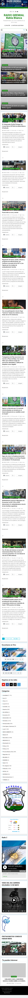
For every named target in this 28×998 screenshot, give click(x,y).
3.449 (16, 638)
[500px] (19, 684)
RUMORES (5, 760)
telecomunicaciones (7, 777)
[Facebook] (7, 684)
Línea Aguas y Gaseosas (8, 726)
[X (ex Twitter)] (15, 684)
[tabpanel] (14, 973)
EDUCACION (5, 718)
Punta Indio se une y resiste (10, 212)
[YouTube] (3, 684)
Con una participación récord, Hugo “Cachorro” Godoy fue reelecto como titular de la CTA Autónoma (12, 312)
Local (10, 119)
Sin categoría (6, 765)
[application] (14, 900)
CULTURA (5, 706)
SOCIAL (4, 771)
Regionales (5, 754)
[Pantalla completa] (24, 911)
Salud (4, 763)
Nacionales (11, 51)
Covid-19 (5, 703)
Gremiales (5, 720)
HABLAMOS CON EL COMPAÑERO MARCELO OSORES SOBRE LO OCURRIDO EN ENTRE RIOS (14, 981)
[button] (14, 900)
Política (17, 209)
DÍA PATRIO (5, 712)
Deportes (5, 709)
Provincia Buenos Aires (8, 121)
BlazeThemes (7, 992)
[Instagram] (11, 684)
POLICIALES (5, 743)
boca (4, 698)
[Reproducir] (3, 911)
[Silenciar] (22, 911)
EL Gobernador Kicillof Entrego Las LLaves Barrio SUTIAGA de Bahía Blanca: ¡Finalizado (14, 126)
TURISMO (5, 779)
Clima (4, 701)
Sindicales (18, 256)
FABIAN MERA (6, 130)
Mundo (4, 734)
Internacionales (6, 723)
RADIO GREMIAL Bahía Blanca (14, 17)
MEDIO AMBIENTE (7, 732)
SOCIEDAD (5, 774)
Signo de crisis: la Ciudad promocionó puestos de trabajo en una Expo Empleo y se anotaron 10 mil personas (13, 458)
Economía (5, 715)
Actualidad (5, 51)
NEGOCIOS (5, 740)
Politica (21, 119)
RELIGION (5, 757)
